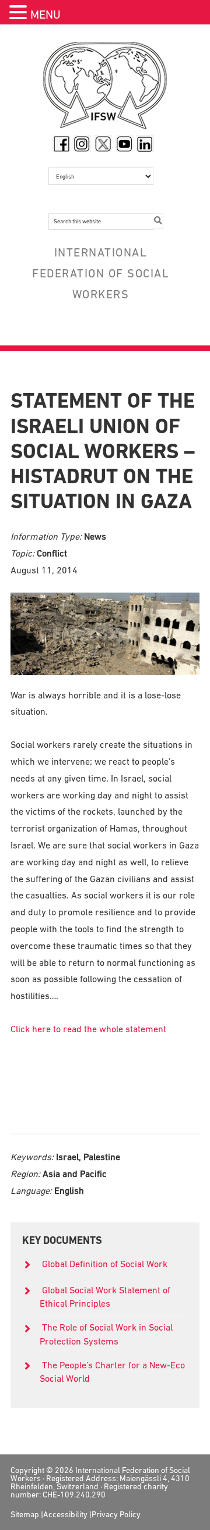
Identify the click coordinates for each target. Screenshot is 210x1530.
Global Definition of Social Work (104, 1263)
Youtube (124, 143)
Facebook (61, 143)
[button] (19, 13)
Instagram (82, 143)
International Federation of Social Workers (105, 88)
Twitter (103, 143)
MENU (45, 14)
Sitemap (24, 1514)
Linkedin (145, 143)
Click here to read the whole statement (88, 1028)
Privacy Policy (116, 1514)
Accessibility (65, 1514)
